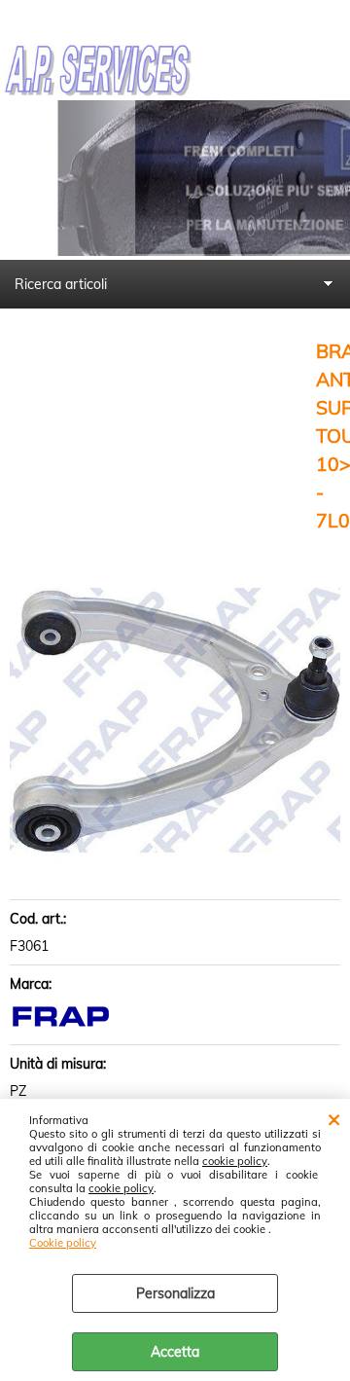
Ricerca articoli (61, 284)
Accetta (175, 1352)
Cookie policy (62, 1243)
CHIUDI (334, 1118)
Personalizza (175, 1293)
